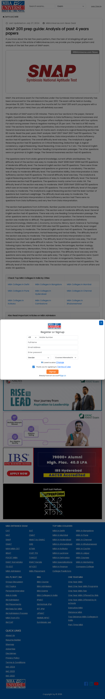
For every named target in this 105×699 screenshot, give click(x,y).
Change (60, 362)
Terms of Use (64, 366)
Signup (52, 371)
